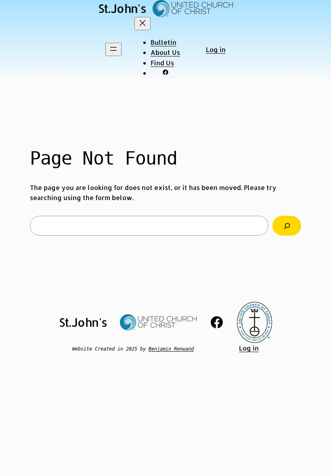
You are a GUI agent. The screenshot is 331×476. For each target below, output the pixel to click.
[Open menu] (113, 49)
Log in (216, 49)
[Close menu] (142, 23)
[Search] (286, 226)
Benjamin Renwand (171, 349)
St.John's (122, 8)
